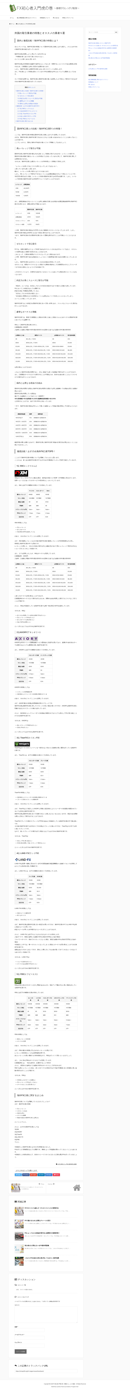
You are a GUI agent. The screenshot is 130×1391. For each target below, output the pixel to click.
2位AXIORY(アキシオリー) (27, 111)
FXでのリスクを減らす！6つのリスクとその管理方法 (42, 1208)
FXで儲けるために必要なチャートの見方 (37, 1220)
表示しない (31, 87)
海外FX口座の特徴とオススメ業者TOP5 (99, 43)
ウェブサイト (18, 1342)
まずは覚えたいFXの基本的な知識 (67, 1164)
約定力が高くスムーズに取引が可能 (30, 98)
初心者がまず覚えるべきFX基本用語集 (37, 1245)
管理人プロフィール (94, 87)
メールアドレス (19, 1334)
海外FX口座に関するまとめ (24, 121)
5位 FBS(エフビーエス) (26, 119)
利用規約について (93, 82)
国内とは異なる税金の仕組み (28, 103)
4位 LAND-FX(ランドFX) (27, 116)
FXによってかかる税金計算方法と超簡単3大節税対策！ (42, 1233)
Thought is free (74, 1386)
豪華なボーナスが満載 (26, 101)
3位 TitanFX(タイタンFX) (27, 114)
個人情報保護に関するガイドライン (98, 79)
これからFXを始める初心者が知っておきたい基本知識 (42, 1258)
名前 (16, 1327)
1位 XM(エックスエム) (26, 108)
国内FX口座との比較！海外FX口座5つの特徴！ (30, 91)
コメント (17, 1305)
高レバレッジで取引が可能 (27, 93)
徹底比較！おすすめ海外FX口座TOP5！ (28, 106)
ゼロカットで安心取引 (26, 96)
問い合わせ (91, 84)
